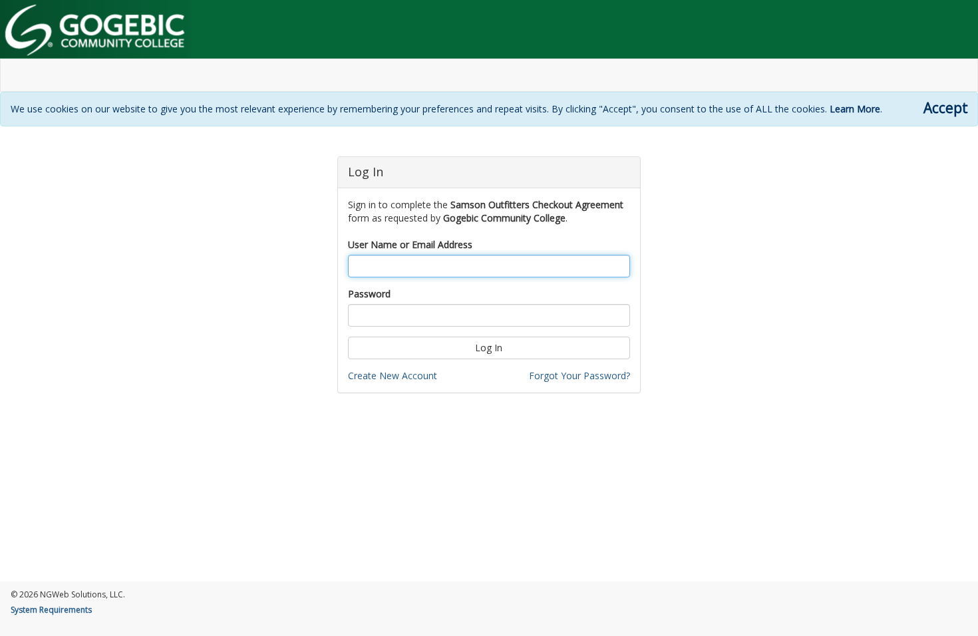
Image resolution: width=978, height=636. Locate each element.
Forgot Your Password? (579, 375)
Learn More (855, 108)
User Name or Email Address (410, 244)
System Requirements (51, 609)
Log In (488, 347)
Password (369, 293)
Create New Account (392, 375)
